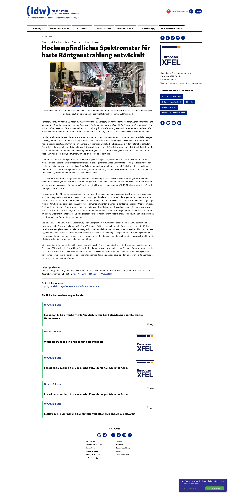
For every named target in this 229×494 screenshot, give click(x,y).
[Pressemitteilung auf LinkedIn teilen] (174, 123)
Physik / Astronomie (171, 96)
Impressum (119, 445)
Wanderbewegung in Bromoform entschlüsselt (73, 342)
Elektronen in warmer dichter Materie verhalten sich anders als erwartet (89, 414)
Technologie (37, 28)
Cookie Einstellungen (122, 454)
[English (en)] (191, 11)
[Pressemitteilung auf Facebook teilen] (162, 123)
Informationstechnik (171, 102)
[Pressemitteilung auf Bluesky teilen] (168, 123)
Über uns (119, 441)
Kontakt (118, 451)
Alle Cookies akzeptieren (214, 488)
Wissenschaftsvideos (173, 28)
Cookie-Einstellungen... (189, 488)
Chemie (189, 102)
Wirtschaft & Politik (126, 28)
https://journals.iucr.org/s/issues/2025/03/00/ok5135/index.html (70, 286)
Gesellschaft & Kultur (59, 28)
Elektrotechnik (169, 107)
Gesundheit (82, 28)
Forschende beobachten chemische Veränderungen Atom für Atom (86, 368)
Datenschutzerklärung (123, 448)
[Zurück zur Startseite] (53, 12)
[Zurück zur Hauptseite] (198, 11)
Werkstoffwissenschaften (173, 113)
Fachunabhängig (148, 28)
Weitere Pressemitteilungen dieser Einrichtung (181, 82)
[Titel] (162, 38)
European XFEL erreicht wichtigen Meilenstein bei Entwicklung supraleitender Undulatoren (93, 316)
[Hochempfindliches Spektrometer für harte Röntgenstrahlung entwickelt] (168, 38)
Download (128, 113)
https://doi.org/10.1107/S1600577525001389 (92, 273)
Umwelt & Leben (104, 28)
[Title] (173, 38)
